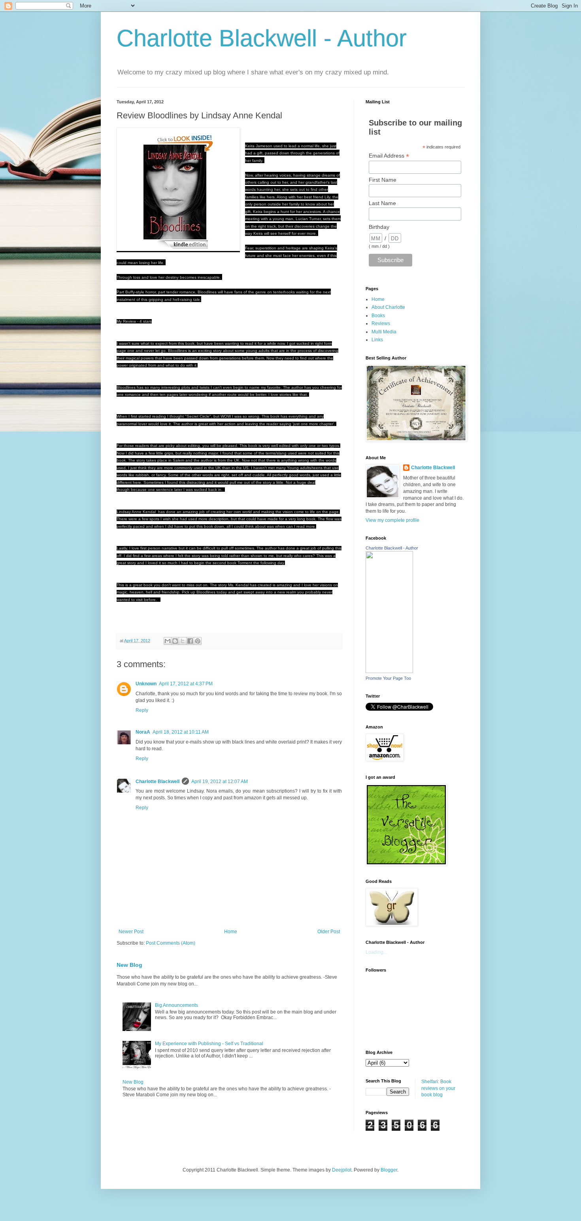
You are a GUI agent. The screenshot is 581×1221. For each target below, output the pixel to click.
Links (377, 339)
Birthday (379, 227)
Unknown (146, 684)
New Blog (129, 965)
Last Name (382, 203)
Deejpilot (341, 1170)
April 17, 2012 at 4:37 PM (186, 684)
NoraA (143, 732)
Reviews (381, 323)
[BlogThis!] (175, 641)
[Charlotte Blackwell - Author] (389, 671)
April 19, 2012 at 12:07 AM (219, 781)
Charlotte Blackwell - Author (262, 38)
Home (230, 931)
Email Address (389, 156)
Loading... (376, 952)
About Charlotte (388, 307)
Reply (142, 710)
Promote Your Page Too (388, 678)
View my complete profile (392, 520)
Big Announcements (176, 1005)
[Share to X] (183, 641)
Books (378, 315)
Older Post (328, 931)
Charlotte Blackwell (157, 781)
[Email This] (168, 641)
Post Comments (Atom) (170, 943)
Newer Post (131, 931)
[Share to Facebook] (190, 641)
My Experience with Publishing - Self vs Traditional (209, 1043)
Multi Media (384, 332)
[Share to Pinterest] (198, 641)
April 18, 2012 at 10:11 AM (181, 732)
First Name (382, 180)
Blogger (389, 1170)
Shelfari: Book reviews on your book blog (438, 1088)
